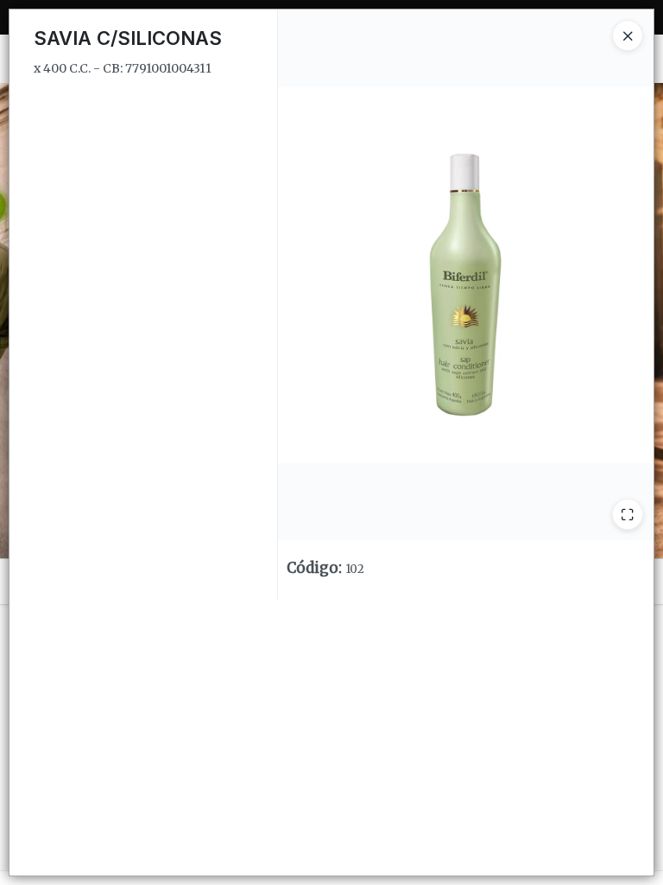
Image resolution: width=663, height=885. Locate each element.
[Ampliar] (627, 514)
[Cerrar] (627, 35)
